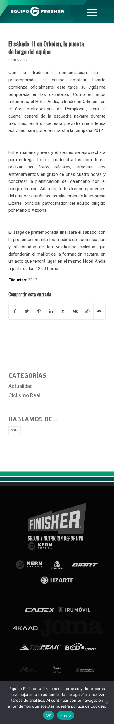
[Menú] (92, 11)
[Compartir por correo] (99, 311)
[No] (107, 703)
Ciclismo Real (24, 395)
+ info (65, 715)
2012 (32, 279)
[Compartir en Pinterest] (39, 311)
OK (48, 715)
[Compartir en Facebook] (15, 311)
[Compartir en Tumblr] (63, 311)
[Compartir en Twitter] (27, 311)
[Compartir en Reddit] (87, 311)
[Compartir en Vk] (75, 311)
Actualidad (20, 386)
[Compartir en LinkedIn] (51, 311)
